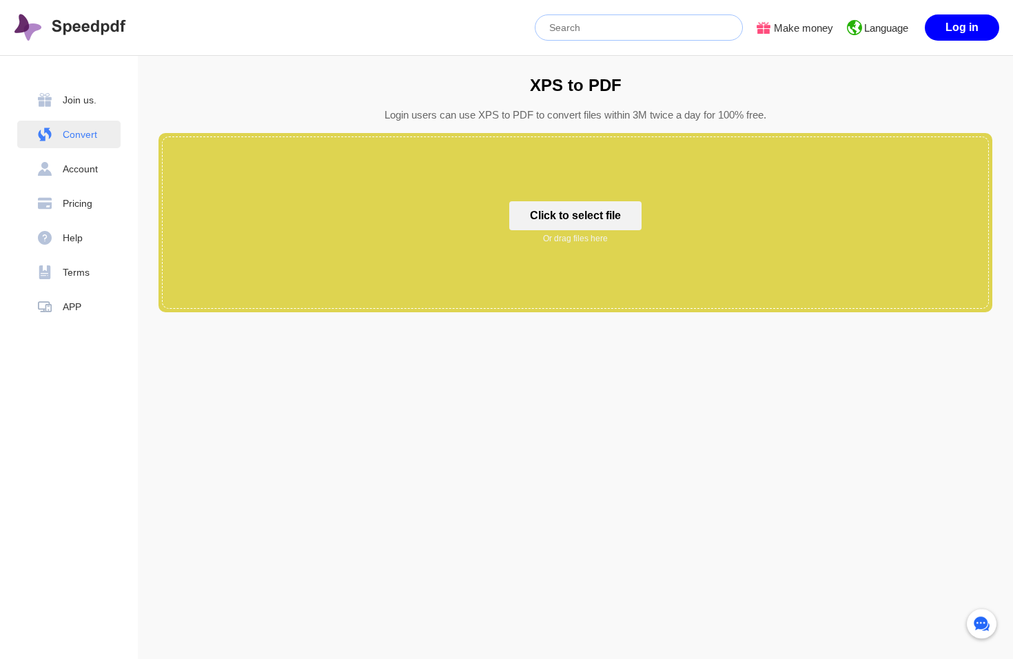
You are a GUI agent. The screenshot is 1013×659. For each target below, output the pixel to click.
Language (886, 28)
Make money (803, 28)
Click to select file (575, 215)
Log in (962, 27)
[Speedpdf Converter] (70, 27)
